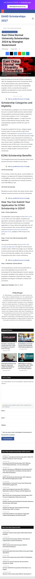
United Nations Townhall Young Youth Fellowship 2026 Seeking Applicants (25, 345)
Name (3, 410)
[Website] (13, 323)
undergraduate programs (24, 133)
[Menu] (33, 19)
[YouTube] (22, 323)
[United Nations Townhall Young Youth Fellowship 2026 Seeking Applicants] (26, 337)
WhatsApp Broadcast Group (17, 6)
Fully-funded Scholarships (14, 28)
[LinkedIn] (15, 53)
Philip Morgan (5, 49)
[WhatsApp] (23, 53)
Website (3, 425)
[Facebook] (7, 53)
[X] (11, 53)
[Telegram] (27, 53)
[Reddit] (19, 53)
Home (4, 28)
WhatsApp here (26, 2)
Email (3, 418)
